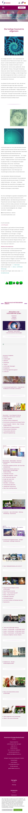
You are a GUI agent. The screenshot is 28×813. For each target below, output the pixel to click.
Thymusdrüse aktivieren (9, 431)
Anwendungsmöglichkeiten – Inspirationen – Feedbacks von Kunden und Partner (14, 387)
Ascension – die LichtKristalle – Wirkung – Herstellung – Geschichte (13, 512)
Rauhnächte (6, 602)
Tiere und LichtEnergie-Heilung (11, 627)
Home (3, 17)
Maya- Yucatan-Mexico (9, 594)
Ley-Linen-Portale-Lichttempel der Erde (13, 600)
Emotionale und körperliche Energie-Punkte (14, 422)
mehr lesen (16, 264)
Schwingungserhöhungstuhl (10, 369)
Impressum (14, 795)
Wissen (6, 17)
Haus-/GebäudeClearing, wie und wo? (12, 566)
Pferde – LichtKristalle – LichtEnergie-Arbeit (14, 633)
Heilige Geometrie (7, 481)
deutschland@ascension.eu (14, 754)
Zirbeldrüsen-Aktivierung (9, 486)
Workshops (6, 362)
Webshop (21, 7)
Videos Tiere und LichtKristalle (10, 718)
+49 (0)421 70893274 (15, 750)
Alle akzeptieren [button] (17, 809)
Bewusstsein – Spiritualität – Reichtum (12, 460)
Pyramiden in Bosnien (8, 596)
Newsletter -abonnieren (14, 331)
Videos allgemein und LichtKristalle (11, 716)
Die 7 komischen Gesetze (9, 477)
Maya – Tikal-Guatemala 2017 (10, 593)
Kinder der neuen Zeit (8, 479)
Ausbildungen (6, 359)
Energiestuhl (6, 368)
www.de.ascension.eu (14, 752)
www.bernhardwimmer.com (8, 214)
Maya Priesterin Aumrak (9, 591)
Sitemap (14, 784)
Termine (5, 364)
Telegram (14, 317)
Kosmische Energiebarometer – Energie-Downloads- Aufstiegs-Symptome (13, 540)
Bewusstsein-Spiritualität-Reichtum (15, 17)
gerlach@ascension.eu (14, 768)
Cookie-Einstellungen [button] (7, 809)
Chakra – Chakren (7, 418)
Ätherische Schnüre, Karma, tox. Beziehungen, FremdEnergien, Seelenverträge (11, 470)
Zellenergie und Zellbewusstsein (11, 427)
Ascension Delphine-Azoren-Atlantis (12, 635)
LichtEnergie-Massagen (9, 366)
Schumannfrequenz (8, 598)
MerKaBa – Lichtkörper (8, 483)
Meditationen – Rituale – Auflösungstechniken (9, 662)
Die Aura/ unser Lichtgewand (10, 420)
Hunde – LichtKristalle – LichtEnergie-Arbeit (13, 631)
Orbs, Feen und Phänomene (10, 488)
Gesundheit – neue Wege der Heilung (12, 415)
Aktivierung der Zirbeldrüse (10, 429)
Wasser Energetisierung (9, 433)
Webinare (5, 360)
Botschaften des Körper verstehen (12, 416)
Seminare (5, 357)
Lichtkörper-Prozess (8, 473)
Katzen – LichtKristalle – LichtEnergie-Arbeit (14, 629)
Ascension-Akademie (8, 355)
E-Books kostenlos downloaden (14, 332)
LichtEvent (6, 371)
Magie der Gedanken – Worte (10, 475)
